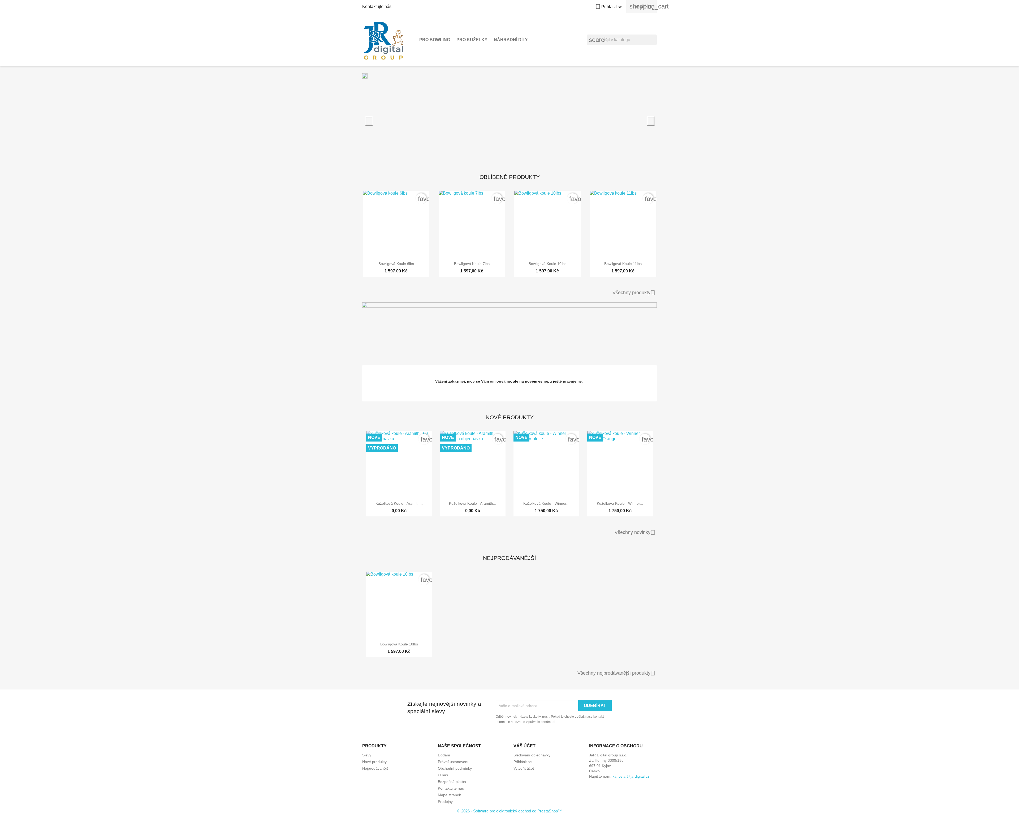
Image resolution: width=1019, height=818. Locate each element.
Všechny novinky (635, 532)
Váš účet (524, 746)
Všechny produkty (633, 293)
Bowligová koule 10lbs (547, 264)
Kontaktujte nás (376, 6)
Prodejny (445, 801)
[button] (384, 118)
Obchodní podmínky (455, 768)
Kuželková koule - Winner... (546, 503)
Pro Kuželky (471, 39)
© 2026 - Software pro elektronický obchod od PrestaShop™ (509, 811)
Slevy (366, 755)
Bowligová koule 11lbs (623, 264)
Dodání (444, 755)
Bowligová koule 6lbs (396, 264)
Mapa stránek (449, 795)
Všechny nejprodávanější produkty (616, 673)
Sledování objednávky (531, 755)
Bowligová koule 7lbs (472, 264)
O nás (443, 775)
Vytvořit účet (523, 768)
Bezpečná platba (452, 782)
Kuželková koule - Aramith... (399, 503)
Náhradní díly (511, 39)
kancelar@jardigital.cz (630, 776)
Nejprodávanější (376, 768)
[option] (509, 118)
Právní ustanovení (453, 762)
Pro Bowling (434, 39)
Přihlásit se (522, 762)
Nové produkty (374, 762)
